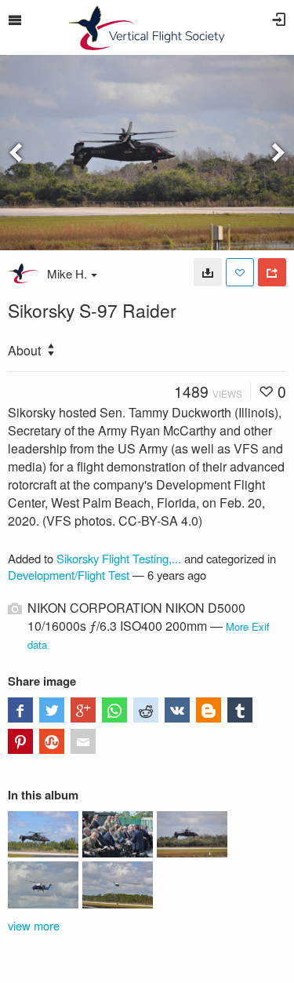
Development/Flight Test (68, 574)
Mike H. (67, 273)
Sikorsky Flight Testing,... (118, 558)
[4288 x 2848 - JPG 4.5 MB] (208, 272)
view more (34, 925)
